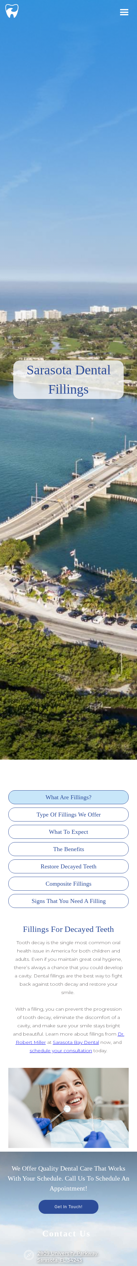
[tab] (68, 797)
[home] (12, 10)
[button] (124, 12)
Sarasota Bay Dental (76, 1042)
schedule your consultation (61, 1051)
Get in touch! (68, 1206)
